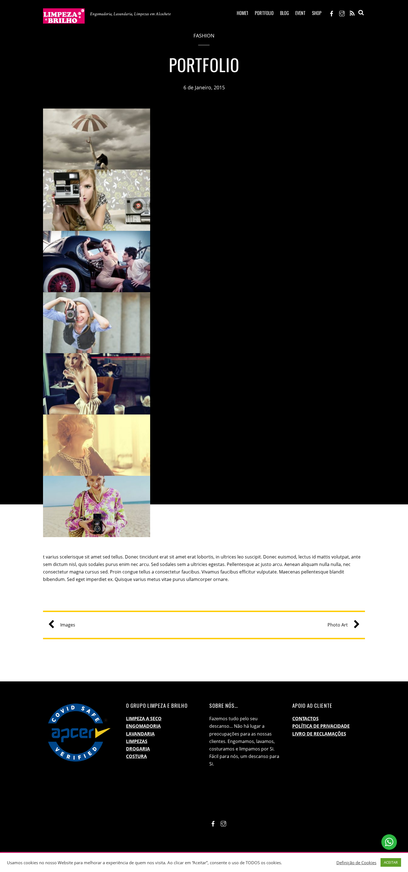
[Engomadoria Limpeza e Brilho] (64, 19)
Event (300, 13)
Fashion (204, 35)
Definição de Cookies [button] (356, 862)
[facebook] (332, 13)
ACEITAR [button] (391, 862)
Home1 (242, 13)
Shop (316, 13)
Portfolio (264, 13)
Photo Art (338, 625)
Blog (284, 13)
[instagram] (342, 13)
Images (67, 625)
